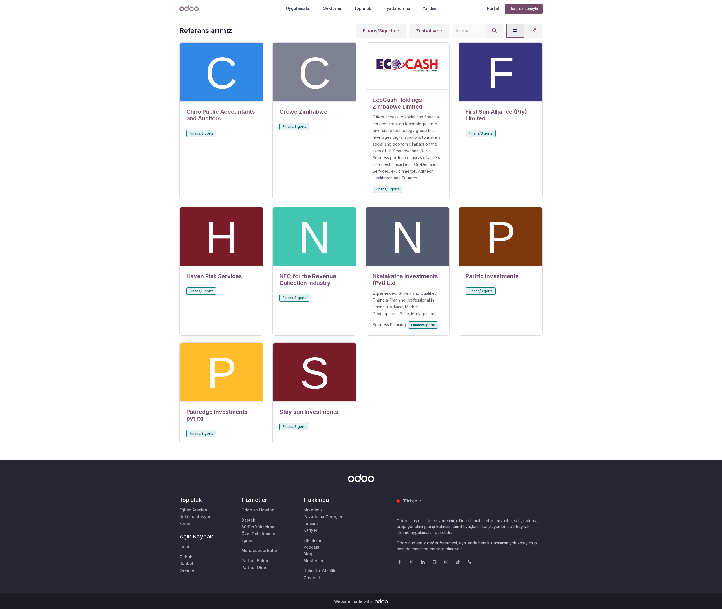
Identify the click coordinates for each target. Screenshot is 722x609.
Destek (248, 520)
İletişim (310, 523)
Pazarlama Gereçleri (323, 516)
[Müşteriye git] (221, 72)
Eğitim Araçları (193, 509)
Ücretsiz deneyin (523, 8)
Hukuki (310, 570)
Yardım (429, 8)
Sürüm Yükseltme (258, 526)
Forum (185, 523)
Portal (493, 8)
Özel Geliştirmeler (259, 533)
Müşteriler (313, 560)
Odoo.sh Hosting (257, 509)
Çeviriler (187, 570)
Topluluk (362, 8)
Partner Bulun (254, 560)
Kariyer (310, 530)
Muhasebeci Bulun (259, 550)
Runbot (186, 563)
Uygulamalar (298, 8)
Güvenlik (312, 577)
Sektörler (332, 8)
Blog (307, 553)
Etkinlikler (313, 540)
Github (186, 556)
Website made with (353, 601)
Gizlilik (328, 570)
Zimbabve (427, 31)
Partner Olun (253, 567)
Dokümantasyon (195, 516)
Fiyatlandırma (396, 8)
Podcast (311, 547)
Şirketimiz (313, 509)
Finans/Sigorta (379, 31)
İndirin (185, 546)
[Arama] (494, 31)
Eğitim (247, 540)
